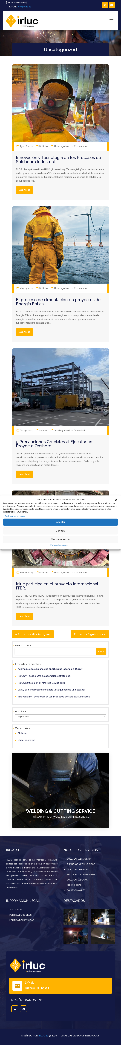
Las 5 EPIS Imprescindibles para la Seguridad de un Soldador (51, 689)
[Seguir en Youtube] (112, 5)
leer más (24, 189)
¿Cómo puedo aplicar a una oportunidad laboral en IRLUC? (50, 669)
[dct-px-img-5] (103, 924)
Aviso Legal (16, 910)
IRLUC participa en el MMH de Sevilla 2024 (41, 682)
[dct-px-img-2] (103, 943)
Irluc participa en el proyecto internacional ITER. (57, 586)
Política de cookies (58, 545)
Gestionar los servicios (15, 516)
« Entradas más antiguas (33, 634)
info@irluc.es (24, 6)
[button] (116, 499)
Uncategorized (62, 146)
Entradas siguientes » (90, 634)
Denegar (60, 530)
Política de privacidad (21, 920)
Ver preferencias (60, 539)
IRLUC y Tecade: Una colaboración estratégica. (44, 675)
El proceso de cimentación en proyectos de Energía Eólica (58, 301)
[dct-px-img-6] (75, 924)
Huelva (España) (17, 2)
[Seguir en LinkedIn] (105, 5)
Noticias (43, 146)
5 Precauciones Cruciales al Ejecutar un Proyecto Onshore (54, 443)
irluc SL (43, 1035)
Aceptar (60, 522)
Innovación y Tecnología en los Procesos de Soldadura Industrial (58, 159)
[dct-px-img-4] (75, 943)
